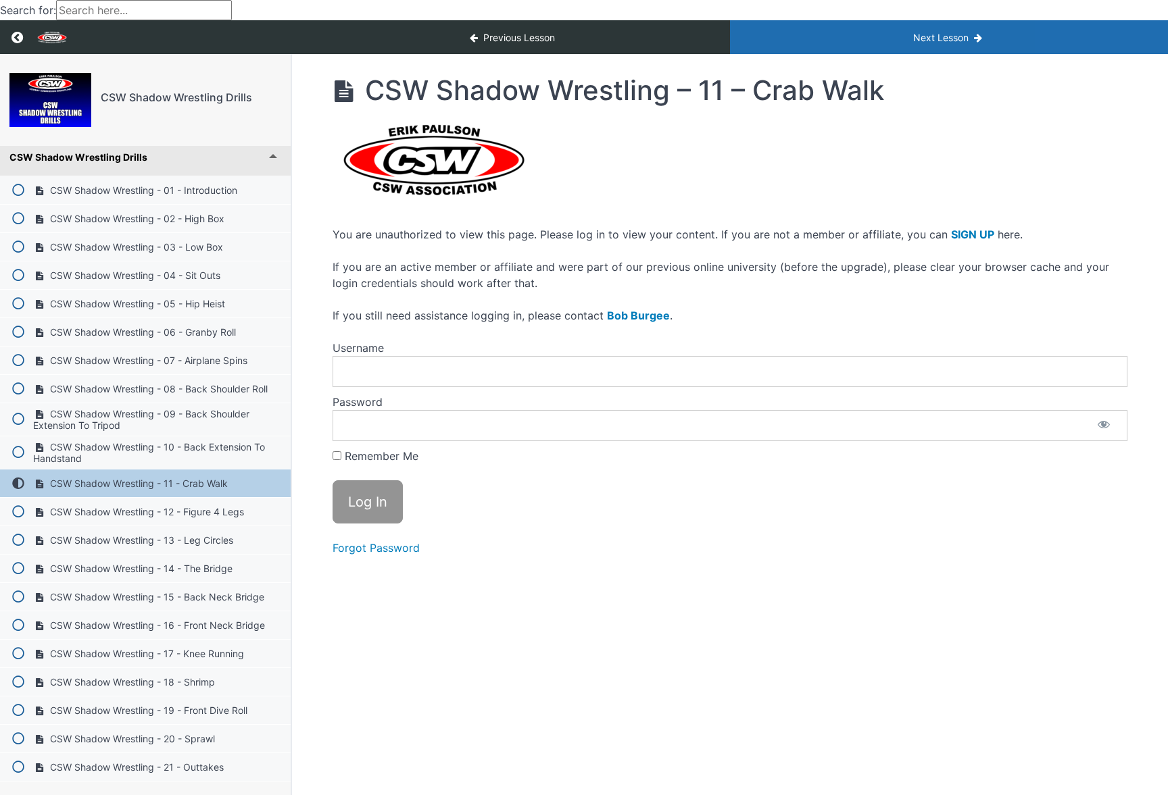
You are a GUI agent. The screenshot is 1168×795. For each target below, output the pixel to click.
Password (358, 402)
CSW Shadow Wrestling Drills (176, 97)
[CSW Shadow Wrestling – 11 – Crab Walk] (50, 100)
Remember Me (379, 456)
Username (358, 348)
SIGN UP (972, 234)
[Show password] (1103, 425)
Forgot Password (376, 548)
